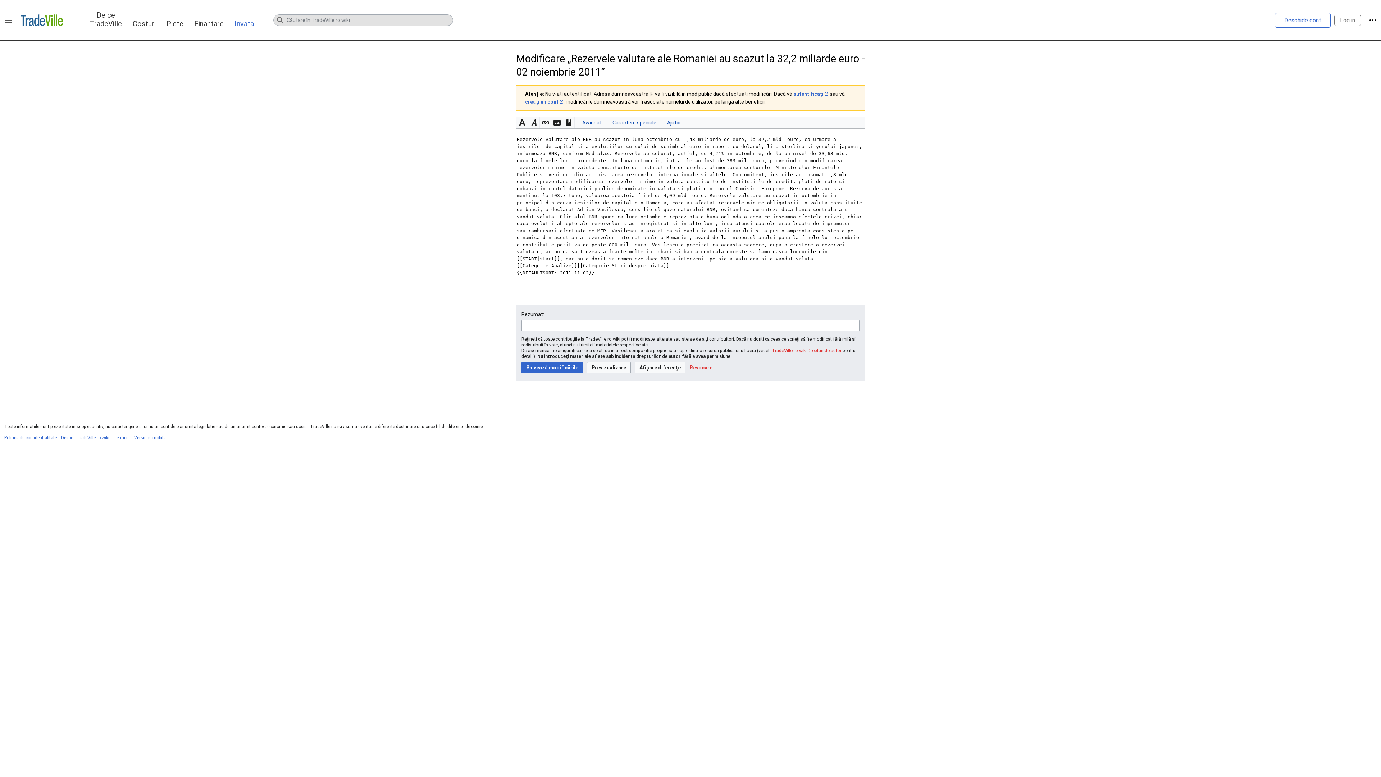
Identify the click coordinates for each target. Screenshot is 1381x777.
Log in (1347, 20)
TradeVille (42, 20)
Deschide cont (1302, 20)
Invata (244, 23)
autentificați (808, 94)
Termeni (122, 437)
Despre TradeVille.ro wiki (85, 437)
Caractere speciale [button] (634, 123)
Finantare (209, 23)
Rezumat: (532, 314)
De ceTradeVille (106, 19)
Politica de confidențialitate (30, 437)
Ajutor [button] (674, 123)
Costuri (144, 23)
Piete (175, 23)
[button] (8, 20)
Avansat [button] (592, 123)
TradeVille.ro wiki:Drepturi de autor (807, 350)
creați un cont (542, 102)
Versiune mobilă (150, 437)
